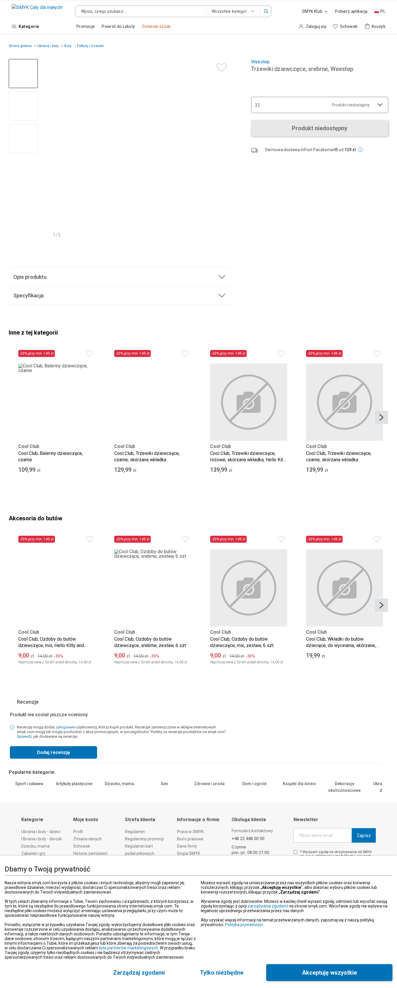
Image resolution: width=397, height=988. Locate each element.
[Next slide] (223, 150)
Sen (164, 783)
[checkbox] (295, 852)
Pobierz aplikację (351, 11)
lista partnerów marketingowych (128, 948)
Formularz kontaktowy (252, 830)
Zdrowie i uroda (209, 783)
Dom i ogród (254, 783)
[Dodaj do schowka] (220, 66)
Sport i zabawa (29, 783)
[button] (265, 11)
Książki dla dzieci (299, 783)
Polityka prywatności (244, 924)
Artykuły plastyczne (74, 783)
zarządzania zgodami (268, 906)
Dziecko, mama (119, 783)
